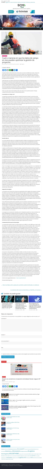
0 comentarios (17, 64)
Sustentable (40, 457)
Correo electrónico (5, 341)
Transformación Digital (4, 459)
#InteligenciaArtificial (23, 451)
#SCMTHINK (14, 453)
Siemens (36, 457)
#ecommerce (33, 449)
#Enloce (37, 449)
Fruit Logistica (37, 455)
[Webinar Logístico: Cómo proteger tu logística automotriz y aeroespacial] (5, 399)
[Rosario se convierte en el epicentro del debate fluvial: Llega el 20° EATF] (21, 364)
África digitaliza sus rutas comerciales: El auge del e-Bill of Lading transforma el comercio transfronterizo (35, 306)
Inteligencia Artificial (15, 457)
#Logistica (22, 64)
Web (2, 347)
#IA (11, 451)
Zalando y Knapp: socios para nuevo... (13, 439)
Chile (11, 455)
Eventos (4, 376)
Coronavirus (19, 455)
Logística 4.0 (5, 55)
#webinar (29, 453)
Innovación (9, 457)
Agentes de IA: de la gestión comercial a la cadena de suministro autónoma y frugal (24, 394)
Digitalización (23, 455)
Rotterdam (28, 457)
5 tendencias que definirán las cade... (13, 433)
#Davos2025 (29, 449)
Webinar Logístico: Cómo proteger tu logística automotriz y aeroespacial (22, 400)
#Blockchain (6, 449)
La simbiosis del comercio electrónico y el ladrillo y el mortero (26, 290)
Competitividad (14, 455)
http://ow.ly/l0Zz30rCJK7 (21, 277)
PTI (26, 457)
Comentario (3, 318)
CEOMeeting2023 (7, 455)
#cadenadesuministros (12, 449)
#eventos (8, 451)
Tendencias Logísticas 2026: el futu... (13, 422)
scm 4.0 (34, 457)
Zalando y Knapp (10, 459)
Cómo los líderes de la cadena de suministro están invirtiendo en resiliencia (20, 285)
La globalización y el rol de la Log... (12, 428)
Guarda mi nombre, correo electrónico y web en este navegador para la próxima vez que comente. (22, 354)
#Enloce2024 (3, 451)
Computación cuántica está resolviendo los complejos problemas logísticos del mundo (7, 305)
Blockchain (3, 455)
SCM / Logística (9, 417)
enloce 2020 (29, 455)
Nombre (3, 334)
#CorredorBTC (21, 449)
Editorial (26, 455)
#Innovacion (16, 451)
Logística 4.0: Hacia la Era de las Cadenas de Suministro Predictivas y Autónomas (20, 2)
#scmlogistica (5, 454)
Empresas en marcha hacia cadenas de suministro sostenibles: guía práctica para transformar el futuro (21, 306)
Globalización (3, 457)
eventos (33, 455)
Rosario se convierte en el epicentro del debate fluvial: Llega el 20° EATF (21, 379)
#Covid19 (26, 449)
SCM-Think (11, 64)
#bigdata (2, 449)
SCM (32, 457)
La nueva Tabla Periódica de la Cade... (13, 416)
